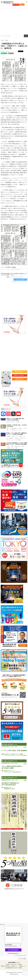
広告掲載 (20, 964)
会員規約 (20, 967)
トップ (2, 40)
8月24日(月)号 (6, 386)
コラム (6, 40)
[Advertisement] (14, 15)
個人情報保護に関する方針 (11, 967)
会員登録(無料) (19, 371)
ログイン (22, 4)
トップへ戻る (23, 958)
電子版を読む (20, 379)
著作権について (14, 966)
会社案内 (8, 964)
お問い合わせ (14, 964)
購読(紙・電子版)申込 (16, 4)
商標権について (22, 966)
